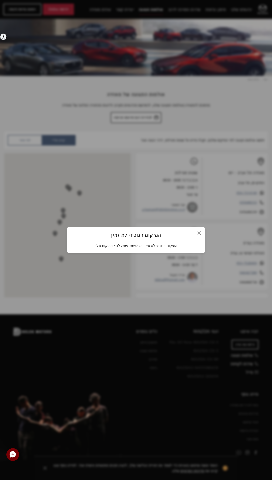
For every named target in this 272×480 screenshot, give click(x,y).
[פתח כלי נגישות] (3, 36)
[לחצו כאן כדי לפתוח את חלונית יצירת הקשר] (12, 454)
